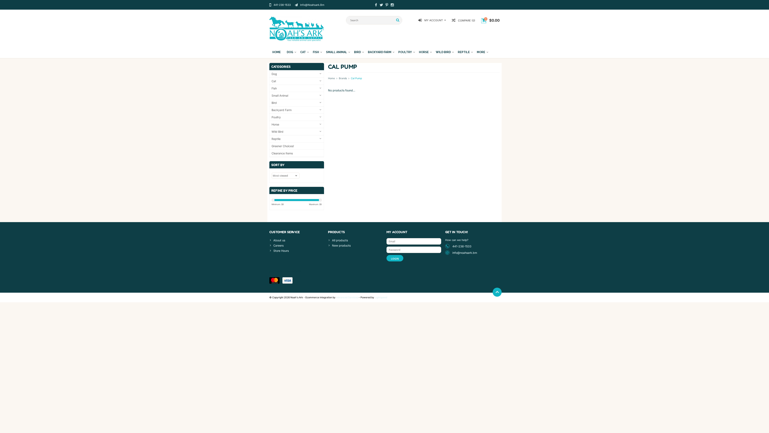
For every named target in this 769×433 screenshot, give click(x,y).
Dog (290, 52)
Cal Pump (356, 78)
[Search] (398, 20)
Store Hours (281, 250)
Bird (357, 52)
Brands (343, 78)
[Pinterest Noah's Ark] (386, 5)
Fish (316, 52)
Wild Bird (443, 52)
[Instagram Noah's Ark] (392, 5)
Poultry (405, 52)
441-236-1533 (461, 246)
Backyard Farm (379, 52)
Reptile (464, 52)
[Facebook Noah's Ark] (376, 5)
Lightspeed (381, 297)
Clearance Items (282, 153)
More (481, 52)
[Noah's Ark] (296, 28)
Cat (303, 52)
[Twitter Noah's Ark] (381, 5)
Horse (424, 52)
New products (341, 245)
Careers (278, 245)
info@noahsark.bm (464, 252)
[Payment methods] (274, 280)
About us (279, 240)
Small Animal (336, 52)
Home (276, 52)
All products (340, 240)
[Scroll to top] (497, 292)
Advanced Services (347, 297)
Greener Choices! (283, 146)
